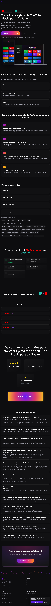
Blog (27, 584)
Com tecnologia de (5, 587)
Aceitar (36, 602)
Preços (27, 582)
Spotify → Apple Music (6, 593)
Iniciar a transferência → (11, 33)
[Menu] (49, 2)
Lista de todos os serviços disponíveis (9, 598)
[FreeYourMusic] (5, 2)
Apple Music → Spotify (6, 597)
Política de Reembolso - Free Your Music (34, 595)
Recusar (45, 602)
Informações (28, 580)
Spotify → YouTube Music (7, 595)
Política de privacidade (30, 593)
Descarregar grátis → (25, 560)
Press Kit (28, 586)
